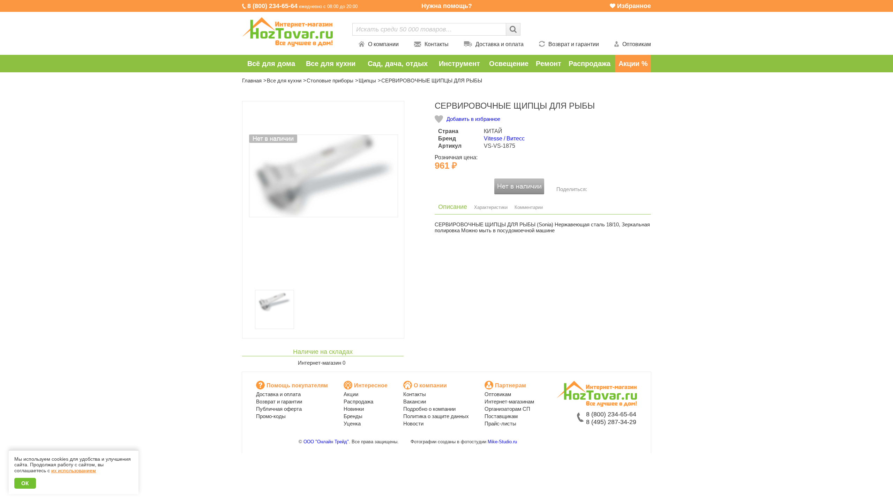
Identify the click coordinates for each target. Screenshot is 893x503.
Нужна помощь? (446, 5)
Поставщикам (501, 416)
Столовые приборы (330, 80)
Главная (252, 80)
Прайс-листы (500, 424)
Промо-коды (271, 416)
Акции (351, 394)
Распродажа (589, 63)
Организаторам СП (507, 409)
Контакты (437, 44)
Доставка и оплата (499, 44)
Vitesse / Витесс (504, 138)
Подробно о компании (429, 409)
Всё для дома (271, 63)
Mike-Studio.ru (502, 441)
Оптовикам (636, 44)
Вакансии (414, 401)
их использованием (73, 470)
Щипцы (367, 80)
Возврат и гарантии (573, 44)
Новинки (354, 409)
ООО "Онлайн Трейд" (326, 441)
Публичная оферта (279, 409)
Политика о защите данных (436, 416)
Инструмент (459, 63)
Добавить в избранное (473, 119)
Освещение (508, 63)
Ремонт (548, 63)
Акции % (633, 63)
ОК (25, 483)
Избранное (634, 5)
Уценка (352, 424)
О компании (383, 44)
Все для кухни (330, 63)
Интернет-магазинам (509, 401)
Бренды (353, 416)
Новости (413, 424)
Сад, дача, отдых (398, 63)
